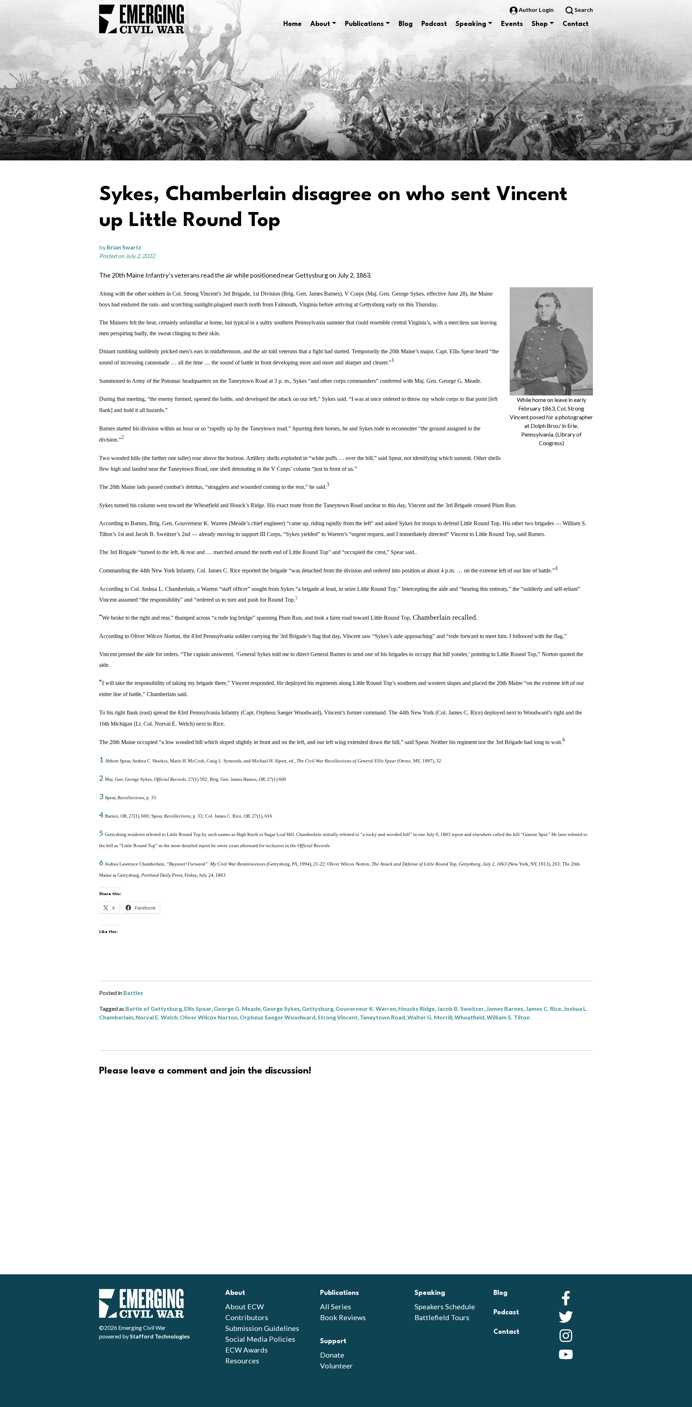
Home (292, 24)
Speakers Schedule (444, 1306)
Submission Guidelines (262, 1328)
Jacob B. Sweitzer (460, 1008)
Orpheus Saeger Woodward (277, 1017)
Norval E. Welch (157, 1017)
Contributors (246, 1317)
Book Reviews (343, 1317)
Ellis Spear (198, 1008)
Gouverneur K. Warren (366, 1008)
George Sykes (281, 1008)
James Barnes (504, 1008)
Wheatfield (469, 1017)
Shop (540, 24)
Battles (133, 992)
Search (583, 9)
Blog (406, 24)
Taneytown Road (382, 1017)
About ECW (244, 1306)
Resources (242, 1360)
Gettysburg (317, 1008)
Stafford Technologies (160, 1336)
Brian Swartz (124, 247)
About (320, 24)
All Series (335, 1306)
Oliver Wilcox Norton (209, 1017)
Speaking (471, 24)
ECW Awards (246, 1349)
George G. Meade (237, 1008)
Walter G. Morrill (429, 1017)
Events (512, 24)
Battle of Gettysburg (153, 1008)
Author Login (536, 9)
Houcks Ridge (416, 1008)
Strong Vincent (338, 1017)
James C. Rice (543, 1008)
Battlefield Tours (441, 1317)
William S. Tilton (508, 1017)
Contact (576, 24)
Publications (364, 24)
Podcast (434, 24)
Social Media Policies (260, 1339)
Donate (332, 1354)
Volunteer (336, 1365)
